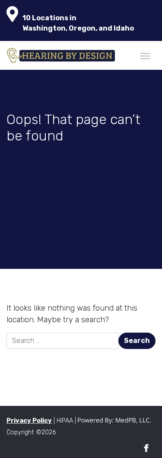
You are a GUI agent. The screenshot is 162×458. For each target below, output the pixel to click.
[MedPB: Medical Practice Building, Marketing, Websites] (114, 420)
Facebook (146, 448)
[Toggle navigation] (145, 55)
